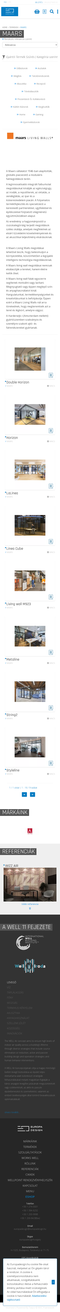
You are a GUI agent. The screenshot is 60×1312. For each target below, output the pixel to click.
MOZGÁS (12, 1003)
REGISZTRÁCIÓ (51, 2)
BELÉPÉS (39, 2)
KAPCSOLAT (30, 1185)
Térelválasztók (30, 91)
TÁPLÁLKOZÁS (15, 992)
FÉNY (10, 997)
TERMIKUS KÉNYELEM (19, 1008)
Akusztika (21, 83)
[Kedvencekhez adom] (51, 376)
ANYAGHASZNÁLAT (18, 1018)
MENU (30, 1191)
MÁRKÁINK (30, 1141)
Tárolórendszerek (40, 76)
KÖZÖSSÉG (13, 1028)
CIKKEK (30, 1174)
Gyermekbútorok (31, 122)
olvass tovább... (12, 1112)
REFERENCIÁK (30, 1169)
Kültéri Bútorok (20, 106)
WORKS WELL (30, 1158)
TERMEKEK (13, 27)
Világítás (17, 76)
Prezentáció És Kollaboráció (31, 99)
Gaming (39, 114)
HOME (4, 27)
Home (22, 114)
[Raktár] (45, 11)
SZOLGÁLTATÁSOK (30, 1152)
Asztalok (41, 68)
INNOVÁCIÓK (14, 1033)
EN (10, 2)
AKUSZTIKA (13, 1013)
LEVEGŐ (11, 982)
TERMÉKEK (30, 1147)
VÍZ (9, 987)
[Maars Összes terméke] (30, 166)
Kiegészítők (44, 106)
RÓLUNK (30, 1163)
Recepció (41, 83)
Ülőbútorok (22, 68)
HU (5, 2)
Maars (9, 386)
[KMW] (30, 885)
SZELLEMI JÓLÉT (16, 1023)
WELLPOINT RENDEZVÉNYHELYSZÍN (30, 1180)
